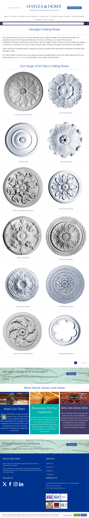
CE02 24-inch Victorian (23, 306)
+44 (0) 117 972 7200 (55, 485)
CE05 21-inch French (23, 258)
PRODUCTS (50, 467)
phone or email (19, 57)
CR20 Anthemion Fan (65, 113)
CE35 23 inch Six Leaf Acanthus (23, 353)
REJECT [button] (84, 515)
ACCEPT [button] (77, 515)
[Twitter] (5, 484)
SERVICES (50, 471)
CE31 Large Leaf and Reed (23, 114)
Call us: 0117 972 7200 (14, 8)
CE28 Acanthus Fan (66, 162)
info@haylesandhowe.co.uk (57, 488)
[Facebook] (10, 484)
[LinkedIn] (21, 484)
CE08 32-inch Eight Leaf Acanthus (23, 210)
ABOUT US (50, 463)
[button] (52, 20)
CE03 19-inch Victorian (66, 259)
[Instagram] (16, 484)
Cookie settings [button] (67, 515)
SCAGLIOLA (50, 474)
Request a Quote (74, 7)
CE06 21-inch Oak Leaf (66, 209)
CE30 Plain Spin (23, 162)
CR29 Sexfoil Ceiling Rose (66, 353)
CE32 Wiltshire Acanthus (65, 306)
